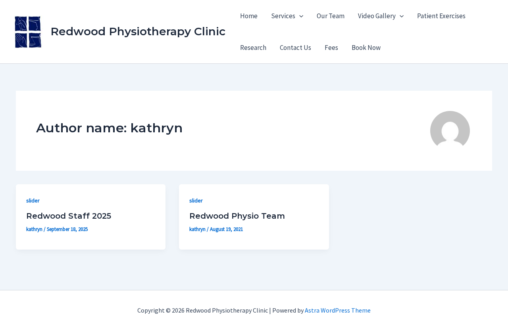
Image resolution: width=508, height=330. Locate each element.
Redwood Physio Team (237, 216)
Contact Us (295, 47)
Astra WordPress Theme (338, 310)
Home (249, 15)
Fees (331, 47)
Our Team (330, 15)
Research (253, 47)
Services (283, 15)
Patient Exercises (441, 15)
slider (33, 200)
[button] (299, 16)
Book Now (366, 47)
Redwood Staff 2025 (68, 216)
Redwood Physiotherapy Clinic (137, 31)
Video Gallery (377, 15)
